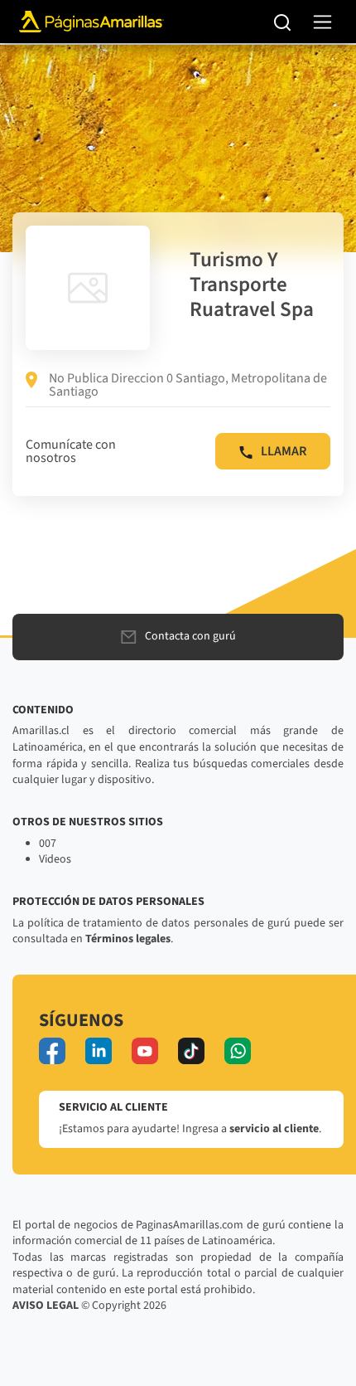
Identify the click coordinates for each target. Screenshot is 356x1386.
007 (47, 843)
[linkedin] (98, 1051)
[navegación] (322, 21)
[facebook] (52, 1051)
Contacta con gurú (190, 636)
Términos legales (128, 939)
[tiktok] (191, 1051)
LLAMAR (283, 451)
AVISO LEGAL (45, 1305)
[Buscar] (282, 21)
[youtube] (145, 1051)
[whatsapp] (237, 1051)
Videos (55, 859)
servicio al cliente (274, 1129)
